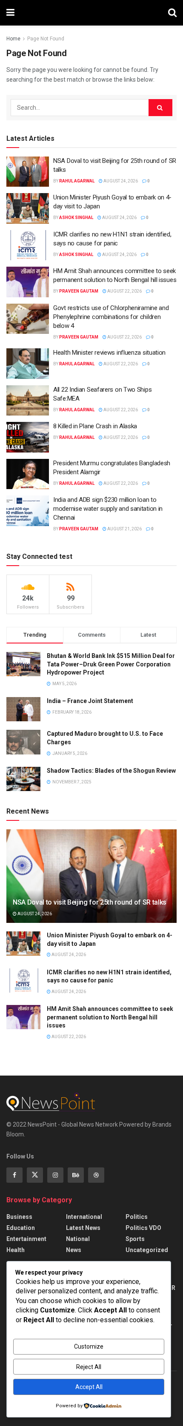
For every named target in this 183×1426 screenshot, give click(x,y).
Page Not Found (45, 39)
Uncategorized (147, 1250)
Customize (88, 1346)
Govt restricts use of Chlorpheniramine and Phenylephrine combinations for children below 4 (111, 317)
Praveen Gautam (78, 291)
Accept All (89, 1386)
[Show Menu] (10, 13)
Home (13, 39)
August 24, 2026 (120, 181)
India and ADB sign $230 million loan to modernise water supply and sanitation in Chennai (108, 508)
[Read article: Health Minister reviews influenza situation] (27, 363)
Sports (135, 1238)
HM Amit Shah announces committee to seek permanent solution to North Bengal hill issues (110, 1017)
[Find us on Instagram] (55, 1175)
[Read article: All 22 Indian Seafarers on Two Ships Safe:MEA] (27, 400)
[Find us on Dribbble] (96, 1175)
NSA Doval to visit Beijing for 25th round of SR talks (89, 902)
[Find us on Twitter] (35, 1175)
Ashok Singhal (76, 217)
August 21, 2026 (124, 529)
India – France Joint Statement (90, 700)
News (73, 1250)
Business (19, 1216)
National (78, 1238)
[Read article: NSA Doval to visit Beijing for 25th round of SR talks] (27, 172)
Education (20, 1227)
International (84, 1216)
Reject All (88, 1366)
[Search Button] (172, 13)
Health (15, 1250)
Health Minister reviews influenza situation (109, 352)
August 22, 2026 (124, 291)
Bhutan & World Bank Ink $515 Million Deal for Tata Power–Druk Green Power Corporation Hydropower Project (111, 664)
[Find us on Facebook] (14, 1175)
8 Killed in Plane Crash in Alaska (95, 426)
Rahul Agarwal (76, 181)
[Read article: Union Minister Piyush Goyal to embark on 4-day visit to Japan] (27, 208)
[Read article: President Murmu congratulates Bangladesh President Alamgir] (27, 474)
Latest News (83, 1227)
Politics (137, 1216)
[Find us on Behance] (76, 1175)
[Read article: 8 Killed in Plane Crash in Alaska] (27, 437)
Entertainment (26, 1238)
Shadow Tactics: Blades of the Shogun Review (111, 770)
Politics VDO (143, 1227)
